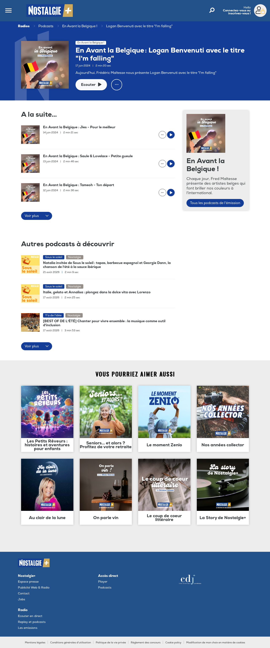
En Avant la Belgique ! (79, 26)
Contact (24, 593)
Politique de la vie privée (111, 642)
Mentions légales (35, 642)
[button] (36, 216)
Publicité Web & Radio (33, 587)
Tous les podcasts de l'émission (215, 203)
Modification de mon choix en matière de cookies (215, 642)
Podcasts (45, 26)
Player (102, 581)
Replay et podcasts (32, 622)
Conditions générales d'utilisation (70, 642)
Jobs (21, 599)
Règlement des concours (146, 642)
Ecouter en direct (30, 616)
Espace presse (28, 581)
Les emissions (27, 628)
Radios (24, 26)
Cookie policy (173, 642)
